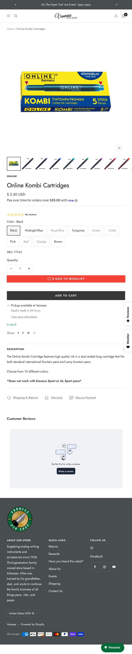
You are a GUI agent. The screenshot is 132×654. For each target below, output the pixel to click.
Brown (58, 241)
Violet (112, 230)
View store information (24, 317)
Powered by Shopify (32, 624)
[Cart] (123, 16)
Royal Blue (57, 230)
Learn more (84, 5)
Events (53, 576)
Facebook (96, 556)
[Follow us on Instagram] (104, 567)
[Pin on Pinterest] (23, 333)
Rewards (54, 554)
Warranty (56, 397)
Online (12, 176)
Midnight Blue (34, 230)
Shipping (54, 583)
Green (96, 230)
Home (10, 29)
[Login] (115, 15)
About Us (54, 569)
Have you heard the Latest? (66, 561)
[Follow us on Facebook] (95, 567)
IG (91, 548)
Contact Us (55, 591)
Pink (13, 241)
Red (26, 241)
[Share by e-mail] (34, 333)
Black (13, 230)
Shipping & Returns (25, 397)
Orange (41, 241)
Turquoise (78, 230)
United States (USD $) (21, 613)
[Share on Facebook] (18, 333)
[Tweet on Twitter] (28, 333)
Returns (53, 546)
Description (15, 349)
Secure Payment (85, 397)
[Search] (15, 15)
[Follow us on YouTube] (114, 567)
